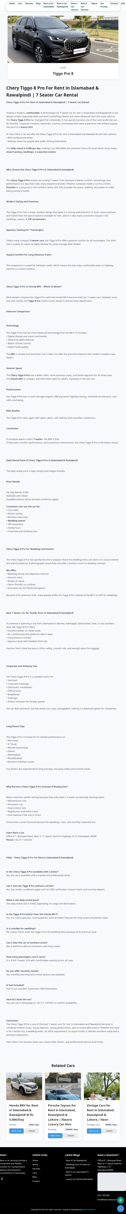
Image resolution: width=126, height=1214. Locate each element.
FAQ (123, 3)
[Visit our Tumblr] (20, 1179)
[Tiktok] (2, 1179)
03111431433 (103, 1195)
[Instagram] (14, 1179)
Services (29, 3)
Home (12, 3)
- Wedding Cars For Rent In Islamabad (77, 1166)
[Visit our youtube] (2, 1190)
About (94, 3)
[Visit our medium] (20, 1185)
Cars (20, 3)
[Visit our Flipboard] (2, 1185)
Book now (16, 1131)
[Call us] (120, 1208)
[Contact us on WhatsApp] (120, 1200)
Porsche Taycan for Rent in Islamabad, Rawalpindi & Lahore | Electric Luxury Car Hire (62, 1114)
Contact (114, 3)
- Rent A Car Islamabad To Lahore (77, 1173)
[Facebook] (8, 1179)
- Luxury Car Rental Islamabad (79, 1179)
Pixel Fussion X (89, 1209)
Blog (38, 3)
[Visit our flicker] (14, 1185)
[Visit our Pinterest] (26, 1179)
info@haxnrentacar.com (108, 1199)
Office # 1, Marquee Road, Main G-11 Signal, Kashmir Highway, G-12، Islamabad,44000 (109, 1165)
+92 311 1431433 (23, 839)
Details (32, 1131)
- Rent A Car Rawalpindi (76, 1160)
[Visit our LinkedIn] (8, 1185)
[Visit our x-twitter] (26, 1185)
